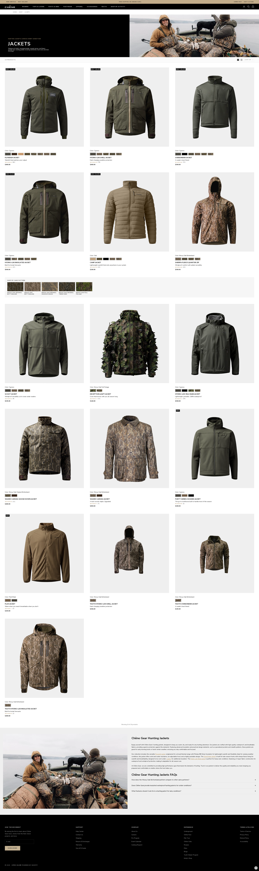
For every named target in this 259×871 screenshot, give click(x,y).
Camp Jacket (95, 262)
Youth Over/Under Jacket (186, 604)
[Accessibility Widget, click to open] (256, 868)
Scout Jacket (11, 394)
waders (168, 759)
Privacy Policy (244, 835)
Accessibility (244, 841)
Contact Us (79, 835)
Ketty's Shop (188, 858)
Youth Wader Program (191, 855)
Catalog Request (136, 845)
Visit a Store (249, 2)
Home (15, 12)
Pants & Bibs (53, 6)
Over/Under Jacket (183, 158)
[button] (248, 6)
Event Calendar (136, 841)
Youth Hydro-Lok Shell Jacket (104, 604)
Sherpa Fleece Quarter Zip (187, 262)
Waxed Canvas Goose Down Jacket (21, 499)
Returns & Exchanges (83, 841)
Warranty (79, 845)
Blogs (186, 852)
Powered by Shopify (30, 865)
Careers (133, 835)
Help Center (80, 831)
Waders (25, 6)
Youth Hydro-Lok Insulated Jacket (21, 709)
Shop (20, 12)
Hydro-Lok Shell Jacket (101, 158)
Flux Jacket (10, 604)
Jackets (27, 12)
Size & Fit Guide (81, 848)
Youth (104, 6)
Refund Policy (244, 838)
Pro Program (135, 838)
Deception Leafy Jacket (100, 394)
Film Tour (187, 838)
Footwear (67, 6)
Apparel (79, 6)
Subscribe (12, 848)
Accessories (92, 6)
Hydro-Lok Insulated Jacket (18, 262)
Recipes (186, 845)
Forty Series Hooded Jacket (188, 499)
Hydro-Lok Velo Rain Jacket (187, 394)
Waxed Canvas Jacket (100, 499)
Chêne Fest (238, 2)
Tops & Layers (38, 6)
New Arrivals (11, 2)
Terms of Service (245, 831)
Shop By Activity (118, 6)
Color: (9, 151)
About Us (134, 831)
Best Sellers (23, 2)
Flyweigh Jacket (12, 158)
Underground (188, 831)
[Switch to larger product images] (238, 60)
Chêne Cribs (188, 841)
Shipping (78, 838)
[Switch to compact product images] (241, 60)
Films (185, 848)
